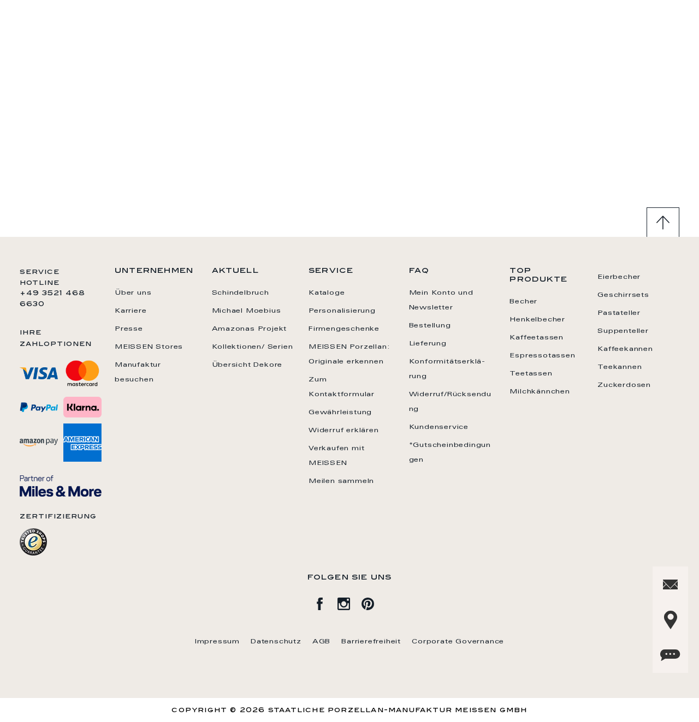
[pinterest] (374, 602)
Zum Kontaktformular (342, 387)
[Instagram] (349, 602)
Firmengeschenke (344, 329)
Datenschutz (276, 642)
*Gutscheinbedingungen (450, 452)
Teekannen (619, 367)
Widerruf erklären (344, 430)
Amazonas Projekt (249, 329)
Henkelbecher (537, 320)
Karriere (130, 311)
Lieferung (428, 344)
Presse (129, 329)
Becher (523, 302)
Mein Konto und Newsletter (441, 300)
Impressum (217, 642)
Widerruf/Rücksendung (450, 402)
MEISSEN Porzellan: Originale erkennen (349, 354)
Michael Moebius (246, 311)
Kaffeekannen (625, 349)
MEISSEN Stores (149, 347)
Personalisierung (342, 311)
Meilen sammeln (341, 481)
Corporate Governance (458, 642)
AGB (321, 642)
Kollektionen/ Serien (252, 347)
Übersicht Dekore (247, 365)
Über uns (133, 293)
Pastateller (619, 313)
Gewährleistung (340, 412)
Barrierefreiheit (371, 642)
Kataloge (327, 293)
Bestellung (430, 326)
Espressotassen (542, 356)
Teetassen (531, 374)
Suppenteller (623, 331)
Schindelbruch (240, 293)
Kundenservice (439, 427)
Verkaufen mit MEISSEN (336, 456)
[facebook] (325, 602)
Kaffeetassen (537, 338)
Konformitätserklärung (447, 369)
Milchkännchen (540, 392)
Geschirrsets (623, 295)
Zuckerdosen (624, 385)
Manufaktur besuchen (138, 372)
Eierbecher (619, 277)
